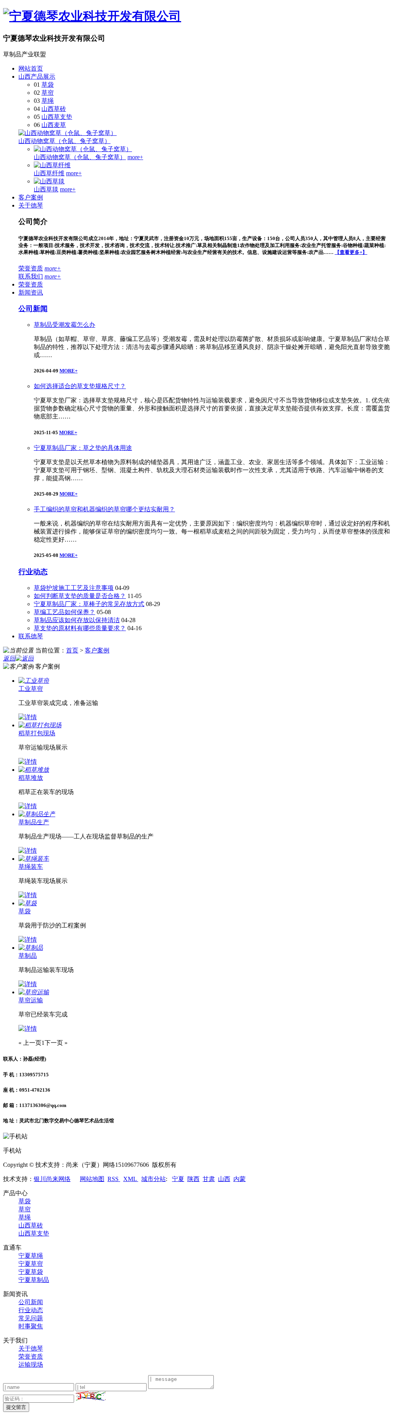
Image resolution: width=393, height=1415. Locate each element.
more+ (135, 157)
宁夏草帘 (30, 1263)
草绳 (47, 100)
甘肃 (209, 1179)
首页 (72, 650)
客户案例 (30, 197)
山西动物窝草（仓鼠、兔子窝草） (64, 141)
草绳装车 (30, 866)
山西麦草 (53, 125)
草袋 (47, 84)
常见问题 (30, 1318)
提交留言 (16, 1407)
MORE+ (68, 371)
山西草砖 (53, 108)
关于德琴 (30, 205)
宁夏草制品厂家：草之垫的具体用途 (83, 448)
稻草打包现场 (36, 733)
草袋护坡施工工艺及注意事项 (74, 588)
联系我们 (30, 276)
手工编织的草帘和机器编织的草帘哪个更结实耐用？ (104, 509)
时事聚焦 (30, 1326)
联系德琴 (30, 636)
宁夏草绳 (30, 1255)
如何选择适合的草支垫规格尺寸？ (80, 386)
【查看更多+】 (351, 252)
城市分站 (153, 1179)
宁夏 (178, 1179)
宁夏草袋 (30, 1271)
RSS (113, 1179)
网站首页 (30, 68)
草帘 (47, 92)
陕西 (193, 1179)
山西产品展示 (36, 76)
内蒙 (239, 1179)
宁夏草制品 (33, 1280)
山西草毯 (46, 189)
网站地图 (92, 1179)
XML (130, 1179)
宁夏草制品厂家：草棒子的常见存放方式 (89, 604)
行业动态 (33, 572)
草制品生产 (33, 822)
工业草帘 (30, 688)
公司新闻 (33, 309)
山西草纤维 (49, 173)
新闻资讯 (30, 292)
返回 (9, 658)
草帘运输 (30, 1000)
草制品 (27, 955)
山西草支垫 (56, 117)
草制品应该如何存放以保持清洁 (77, 620)
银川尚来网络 (52, 1179)
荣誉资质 (30, 268)
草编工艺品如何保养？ (64, 612)
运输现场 (30, 1364)
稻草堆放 (30, 777)
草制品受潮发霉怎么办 (64, 324)
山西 (224, 1179)
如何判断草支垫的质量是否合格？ (80, 596)
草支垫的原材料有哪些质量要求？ (80, 628)
